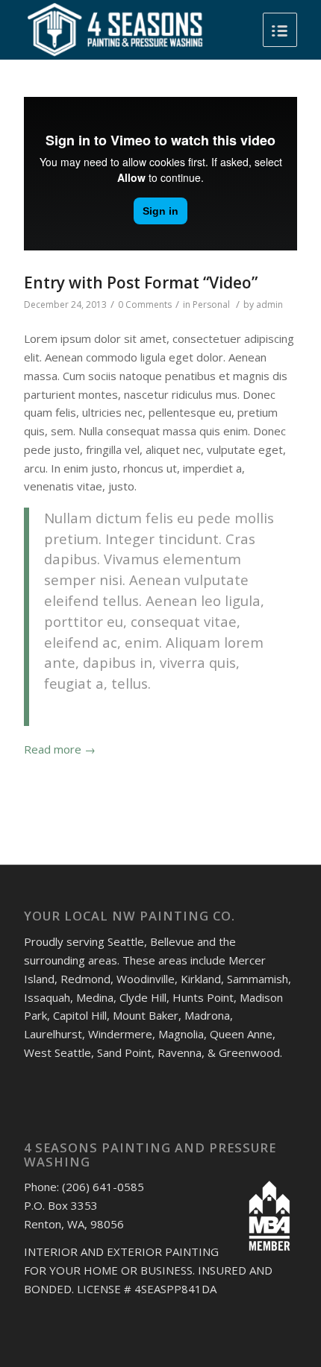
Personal (211, 304)
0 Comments (145, 304)
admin (269, 304)
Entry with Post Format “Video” (141, 282)
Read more (60, 749)
